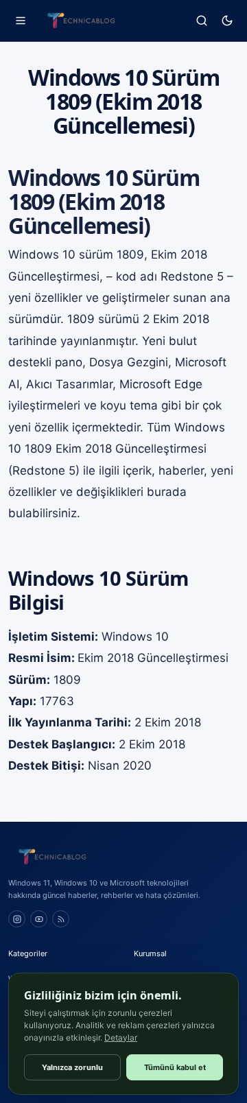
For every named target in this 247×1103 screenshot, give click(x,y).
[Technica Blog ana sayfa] (81, 20)
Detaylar (120, 1037)
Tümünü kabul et (175, 1067)
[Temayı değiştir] (227, 21)
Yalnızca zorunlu (72, 1067)
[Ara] (201, 21)
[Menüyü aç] (20, 21)
